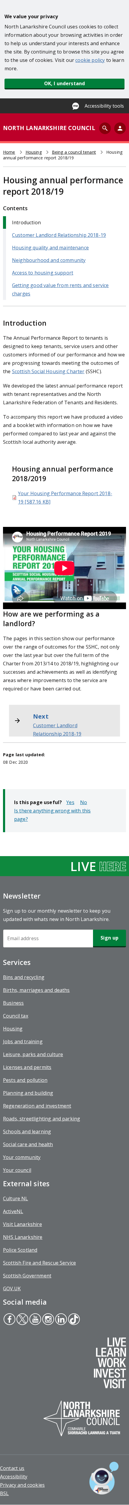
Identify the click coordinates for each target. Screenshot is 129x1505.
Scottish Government (27, 1275)
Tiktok (73, 1320)
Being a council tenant (74, 152)
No (83, 802)
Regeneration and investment (37, 1106)
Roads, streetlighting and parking (41, 1118)
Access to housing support (42, 272)
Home (9, 152)
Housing (34, 152)
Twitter (22, 1320)
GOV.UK (12, 1288)
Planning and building (28, 1093)
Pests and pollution (25, 1080)
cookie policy (90, 60)
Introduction (26, 222)
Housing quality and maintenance (50, 247)
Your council (17, 1170)
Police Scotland (20, 1250)
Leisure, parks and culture (33, 1054)
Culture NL (15, 1198)
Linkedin (61, 1320)
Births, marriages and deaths (36, 990)
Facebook (9, 1320)
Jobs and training (23, 1041)
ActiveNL (13, 1211)
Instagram (47, 1320)
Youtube (34, 1320)
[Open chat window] (103, 1478)
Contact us (12, 1468)
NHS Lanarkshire (22, 1237)
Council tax (15, 1016)
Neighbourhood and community (49, 260)
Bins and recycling (23, 977)
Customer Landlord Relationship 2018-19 (59, 235)
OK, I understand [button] (64, 83)
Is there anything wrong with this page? (52, 814)
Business (13, 1003)
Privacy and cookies (22, 1485)
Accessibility (13, 1476)
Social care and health (28, 1144)
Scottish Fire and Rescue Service (39, 1262)
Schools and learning (27, 1131)
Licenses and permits (27, 1067)
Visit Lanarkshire (22, 1224)
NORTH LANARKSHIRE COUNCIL (49, 128)
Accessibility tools (104, 106)
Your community (21, 1157)
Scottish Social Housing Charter (48, 371)
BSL (4, 1493)
